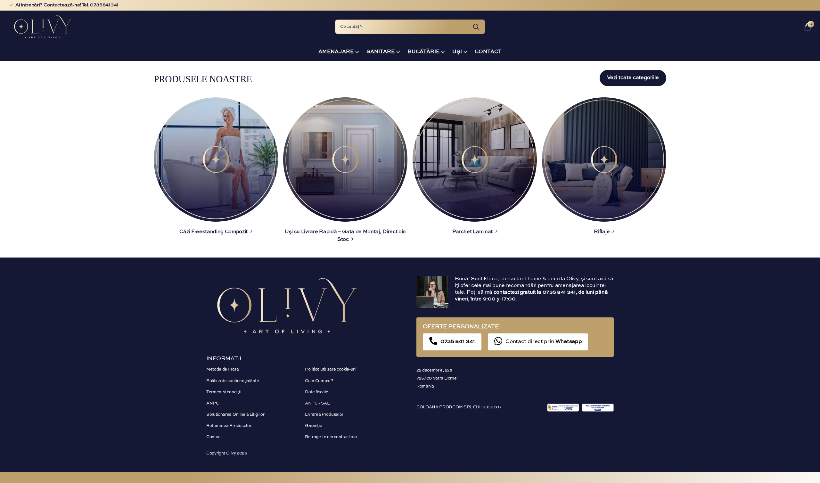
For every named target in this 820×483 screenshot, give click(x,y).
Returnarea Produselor (228, 426)
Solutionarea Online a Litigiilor (235, 415)
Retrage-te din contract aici (331, 437)
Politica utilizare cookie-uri (330, 369)
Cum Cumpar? (319, 381)
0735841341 (104, 5)
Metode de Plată (222, 369)
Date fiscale (316, 392)
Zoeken (476, 27)
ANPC (212, 403)
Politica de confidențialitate (232, 381)
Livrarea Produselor (324, 415)
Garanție (313, 426)
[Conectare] (793, 27)
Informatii (224, 359)
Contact (488, 51)
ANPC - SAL (317, 403)
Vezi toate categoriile (633, 77)
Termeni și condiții (223, 392)
